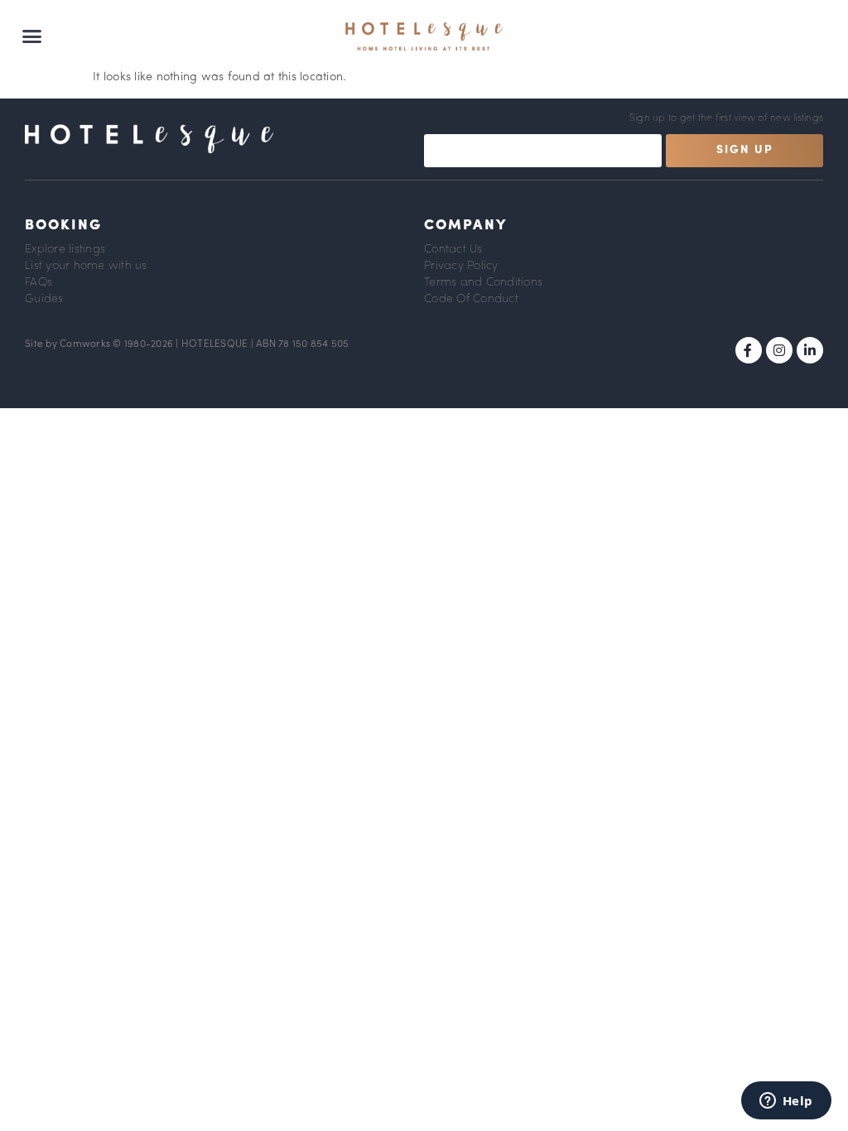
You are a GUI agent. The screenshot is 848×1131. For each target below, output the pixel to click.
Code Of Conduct (471, 299)
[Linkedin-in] (810, 350)
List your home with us (86, 266)
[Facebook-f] (748, 350)
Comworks (86, 344)
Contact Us (453, 249)
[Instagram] (779, 350)
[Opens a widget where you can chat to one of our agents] (785, 1102)
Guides (44, 299)
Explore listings (65, 249)
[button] (32, 36)
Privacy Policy (461, 266)
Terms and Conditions (483, 283)
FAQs (38, 283)
